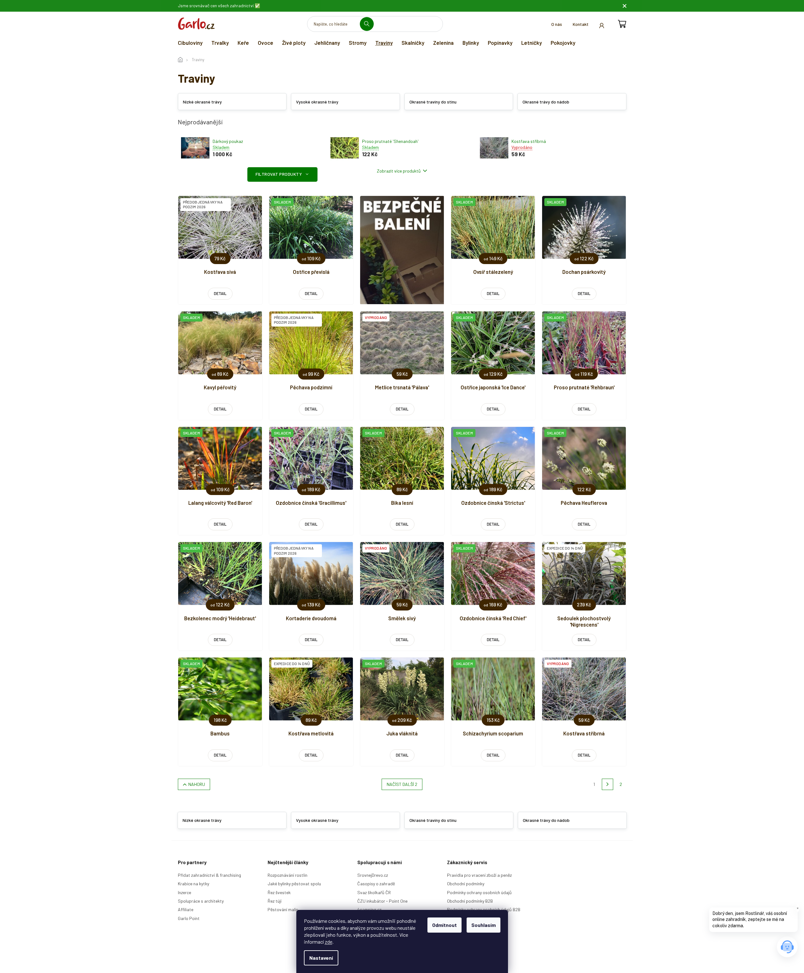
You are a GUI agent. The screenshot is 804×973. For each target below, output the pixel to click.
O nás (556, 24)
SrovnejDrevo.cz (372, 875)
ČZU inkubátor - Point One (382, 901)
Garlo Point (189, 918)
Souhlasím (483, 925)
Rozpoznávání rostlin (287, 875)
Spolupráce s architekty (201, 901)
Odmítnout (444, 925)
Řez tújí (274, 901)
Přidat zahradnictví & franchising (209, 875)
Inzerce (184, 892)
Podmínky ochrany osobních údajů (479, 892)
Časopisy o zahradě (376, 883)
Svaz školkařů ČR (374, 892)
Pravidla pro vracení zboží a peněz (479, 875)
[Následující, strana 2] (607, 784)
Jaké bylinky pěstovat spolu (294, 883)
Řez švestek (279, 892)
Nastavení (321, 958)
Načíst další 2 (402, 784)
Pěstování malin (283, 909)
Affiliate (185, 909)
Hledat (369, 24)
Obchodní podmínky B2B (470, 901)
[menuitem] (190, 43)
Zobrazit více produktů (399, 171)
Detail (220, 293)
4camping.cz (369, 909)
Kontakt (581, 24)
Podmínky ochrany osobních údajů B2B (483, 909)
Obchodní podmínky (465, 883)
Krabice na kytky (193, 883)
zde (328, 942)
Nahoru (196, 784)
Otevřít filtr (282, 174)
